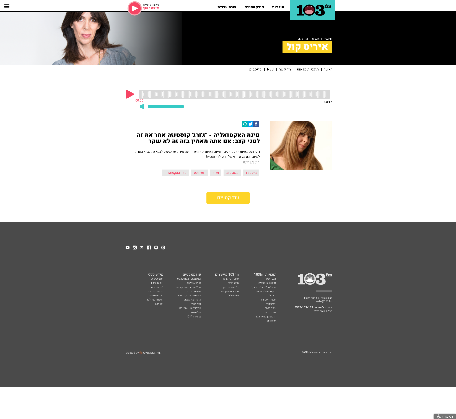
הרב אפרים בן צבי (230, 291)
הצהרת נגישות (156, 295)
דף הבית (328, 39)
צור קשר (285, 69)
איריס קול (303, 39)
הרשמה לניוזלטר (155, 299)
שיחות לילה (233, 295)
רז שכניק (271, 321)
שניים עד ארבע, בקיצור (189, 295)
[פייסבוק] (256, 124)
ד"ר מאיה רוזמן (231, 287)
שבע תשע (271, 278)
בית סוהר (251, 173)
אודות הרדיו (157, 283)
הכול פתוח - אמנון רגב (190, 308)
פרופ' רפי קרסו (231, 278)
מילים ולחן (196, 312)
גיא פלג (272, 295)
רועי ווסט (199, 173)
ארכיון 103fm (193, 316)
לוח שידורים (157, 287)
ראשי (328, 69)
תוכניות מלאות (308, 69)
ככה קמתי (196, 304)
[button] (278, 6)
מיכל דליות (233, 283)
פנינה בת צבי (270, 312)
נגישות (447, 416)
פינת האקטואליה (176, 173)
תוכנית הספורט (268, 299)
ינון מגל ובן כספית (267, 283)
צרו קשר (159, 304)
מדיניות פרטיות (155, 291)
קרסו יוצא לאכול (192, 299)
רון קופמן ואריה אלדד (265, 316)
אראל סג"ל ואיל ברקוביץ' (263, 287)
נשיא (215, 173)
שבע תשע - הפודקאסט (189, 278)
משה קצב (232, 173)
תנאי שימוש (157, 278)
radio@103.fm (324, 301)
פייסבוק (255, 69)
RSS (270, 69)
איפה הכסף (270, 308)
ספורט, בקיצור (193, 291)
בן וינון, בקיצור (194, 283)
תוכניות (316, 39)
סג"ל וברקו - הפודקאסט (189, 287)
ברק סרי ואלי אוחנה (266, 291)
